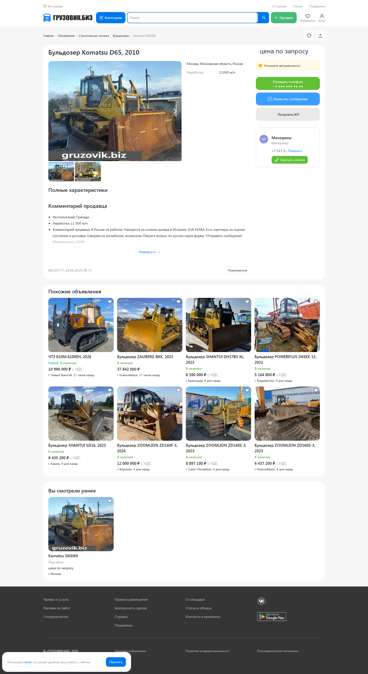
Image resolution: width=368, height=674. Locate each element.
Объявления (66, 36)
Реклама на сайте (56, 608)
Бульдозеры (121, 36)
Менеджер (282, 137)
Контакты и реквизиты (203, 616)
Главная (48, 36)
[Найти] (263, 17)
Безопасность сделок (131, 608)
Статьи (297, 6)
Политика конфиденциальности (207, 651)
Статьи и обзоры (199, 608)
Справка (121, 616)
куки (28, 662)
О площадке (195, 599)
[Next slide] (174, 111)
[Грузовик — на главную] (68, 18)
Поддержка (317, 6)
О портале (279, 6)
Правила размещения (131, 599)
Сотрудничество (55, 616)
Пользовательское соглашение (277, 651)
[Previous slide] (55, 111)
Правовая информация (130, 651)
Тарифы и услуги (55, 599)
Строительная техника (94, 36)
